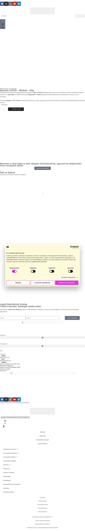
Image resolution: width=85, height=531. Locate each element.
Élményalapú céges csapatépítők (42, 517)
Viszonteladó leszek (42, 504)
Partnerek (42, 497)
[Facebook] (2, 4)
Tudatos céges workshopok (42, 520)
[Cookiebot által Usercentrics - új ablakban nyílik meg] (71, 247)
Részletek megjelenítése (68, 277)
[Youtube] (14, 4)
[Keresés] (80, 16)
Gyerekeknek (7, 480)
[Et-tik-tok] (10, 4)
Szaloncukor (6, 468)
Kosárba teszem (16, 109)
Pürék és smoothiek (8, 472)
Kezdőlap (42, 432)
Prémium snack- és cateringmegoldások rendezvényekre (42, 527)
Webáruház (42, 436)
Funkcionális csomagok (42, 439)
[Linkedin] (19, 4)
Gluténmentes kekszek (9, 449)
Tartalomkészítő (42, 511)
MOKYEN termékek (8, 492)
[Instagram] (6, 4)
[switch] (33, 271)
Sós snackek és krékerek (10, 453)
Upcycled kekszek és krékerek (11, 484)
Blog (1, 350)
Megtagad (18, 282)
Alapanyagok (7, 476)
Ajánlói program (42, 501)
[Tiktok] (10, 399)
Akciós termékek (42, 443)
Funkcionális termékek (9, 457)
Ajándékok (6, 488)
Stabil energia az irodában (42, 524)
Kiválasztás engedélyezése (42, 282)
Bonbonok (6, 464)
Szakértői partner (42, 508)
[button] (2, 24)
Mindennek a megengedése (67, 282)
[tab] (2, 417)
